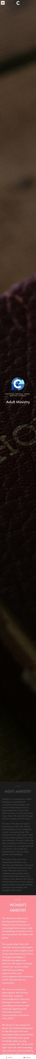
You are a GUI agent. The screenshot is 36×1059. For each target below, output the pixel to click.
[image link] (18, 3)
